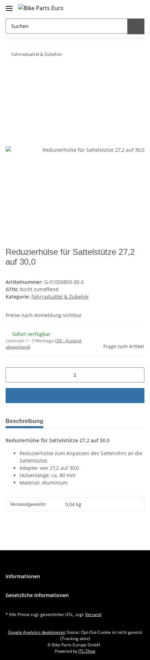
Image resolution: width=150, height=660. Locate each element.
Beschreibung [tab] (24, 421)
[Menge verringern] (13, 375)
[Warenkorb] (137, 8)
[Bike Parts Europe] (40, 8)
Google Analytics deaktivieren (37, 632)
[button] (123, 8)
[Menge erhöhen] (136, 375)
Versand (93, 614)
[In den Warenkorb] (11, 76)
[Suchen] (135, 26)
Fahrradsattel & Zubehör (60, 296)
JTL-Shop (86, 651)
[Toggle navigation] (9, 5)
